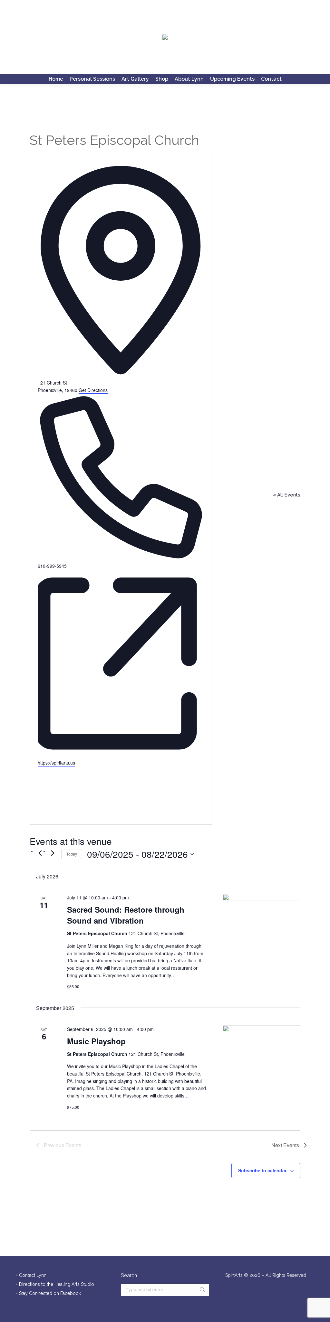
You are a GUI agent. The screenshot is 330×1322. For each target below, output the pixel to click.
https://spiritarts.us (56, 762)
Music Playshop (96, 1041)
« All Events (286, 495)
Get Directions (93, 390)
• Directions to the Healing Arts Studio (55, 1284)
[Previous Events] (40, 853)
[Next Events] (52, 853)
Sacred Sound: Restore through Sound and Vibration (125, 915)
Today (71, 853)
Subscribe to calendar (262, 1170)
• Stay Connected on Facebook (48, 1293)
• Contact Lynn (31, 1275)
